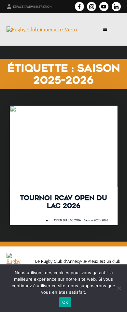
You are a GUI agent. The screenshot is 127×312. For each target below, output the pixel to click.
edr (48, 220)
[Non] (119, 288)
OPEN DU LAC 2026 (67, 220)
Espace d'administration (32, 6)
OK (65, 302)
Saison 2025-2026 (96, 220)
